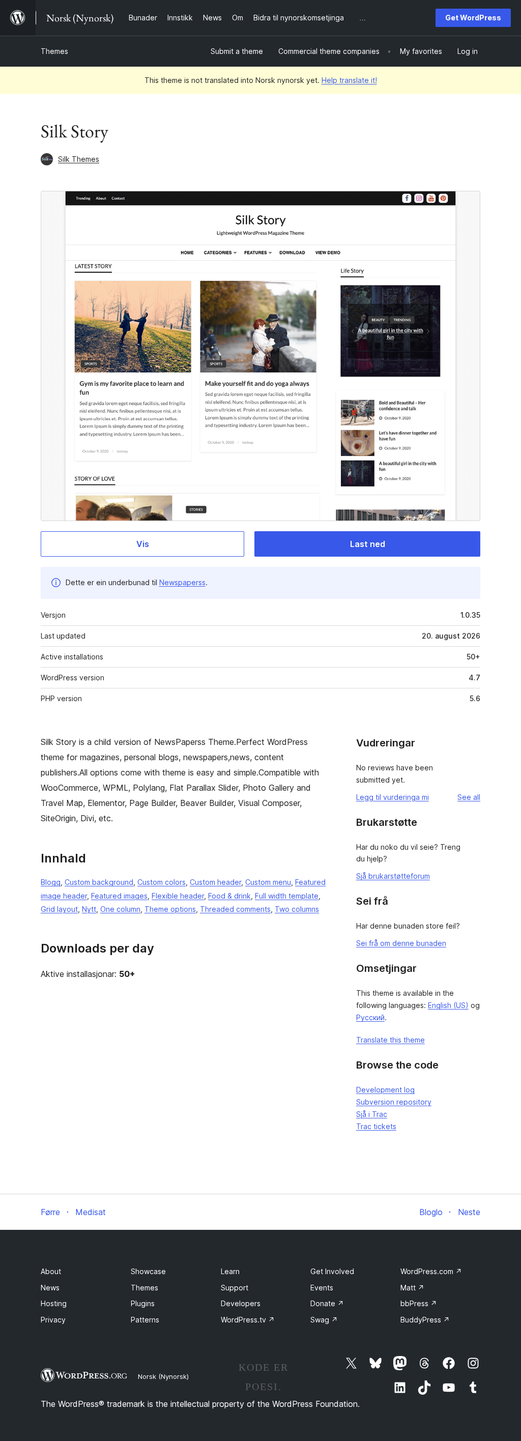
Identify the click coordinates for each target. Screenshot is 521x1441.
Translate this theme (390, 1039)
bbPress (418, 1303)
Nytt (89, 909)
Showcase (148, 1271)
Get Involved (332, 1271)
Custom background (99, 882)
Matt (412, 1287)
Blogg (51, 882)
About (51, 1271)
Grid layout (59, 909)
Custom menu (268, 882)
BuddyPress (425, 1319)
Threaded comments (235, 909)
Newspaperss (182, 582)
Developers (240, 1303)
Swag (324, 1319)
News (50, 1287)
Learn (230, 1271)
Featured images (119, 895)
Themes (54, 51)
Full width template (287, 895)
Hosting (54, 1303)
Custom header (215, 882)
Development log (385, 1089)
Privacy (53, 1319)
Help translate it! (349, 80)
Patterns (145, 1319)
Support (234, 1287)
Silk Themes (78, 159)
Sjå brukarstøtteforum (393, 876)
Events (321, 1287)
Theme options (170, 909)
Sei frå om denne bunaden (401, 943)
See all (468, 797)
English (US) (448, 1005)
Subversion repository (393, 1102)
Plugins (143, 1303)
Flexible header (178, 895)
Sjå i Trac (371, 1114)
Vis (142, 544)
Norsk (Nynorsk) (163, 1376)
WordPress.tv (248, 1319)
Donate (327, 1303)
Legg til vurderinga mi (392, 797)
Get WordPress (473, 17)
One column (120, 909)
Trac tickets (376, 1126)
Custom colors (161, 882)
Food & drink (229, 895)
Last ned (367, 544)
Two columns (297, 909)
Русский (370, 1017)
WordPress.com (431, 1271)
